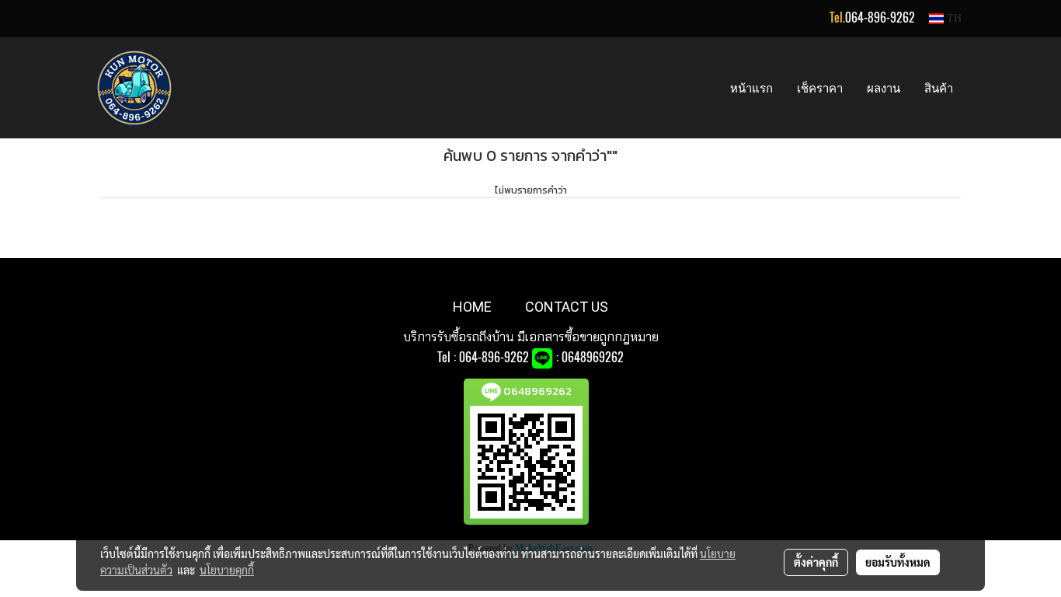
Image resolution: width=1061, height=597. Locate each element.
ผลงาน (883, 88)
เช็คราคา (820, 88)
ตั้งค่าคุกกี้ (816, 562)
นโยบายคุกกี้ (227, 570)
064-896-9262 (880, 17)
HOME (472, 306)
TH (953, 18)
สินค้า (938, 88)
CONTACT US (566, 306)
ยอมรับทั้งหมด (898, 562)
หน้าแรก (751, 88)
